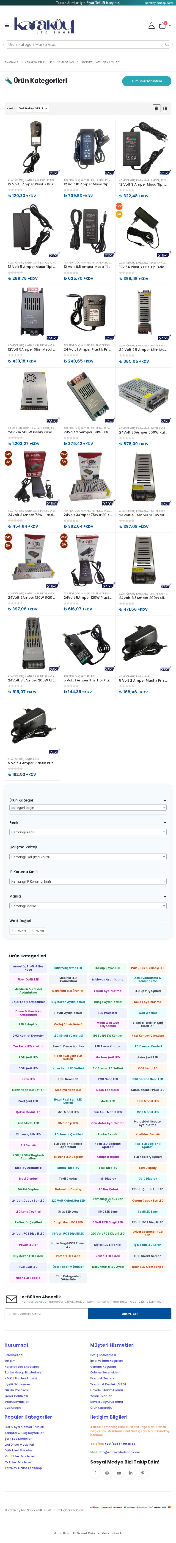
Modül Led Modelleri (20, 1456)
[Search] (167, 44)
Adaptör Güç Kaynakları (23, 180)
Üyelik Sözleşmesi (18, 1384)
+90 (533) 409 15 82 (119, 1443)
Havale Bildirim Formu (106, 1390)
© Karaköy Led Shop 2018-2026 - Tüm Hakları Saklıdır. (44, 1510)
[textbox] (88, 807)
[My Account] (151, 25)
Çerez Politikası (16, 1396)
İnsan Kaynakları (17, 1402)
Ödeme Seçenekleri (104, 1372)
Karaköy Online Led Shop (23, 1468)
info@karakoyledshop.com (119, 1452)
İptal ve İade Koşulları (106, 1361)
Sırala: (11, 108)
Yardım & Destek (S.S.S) (108, 1384)
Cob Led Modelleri (18, 1462)
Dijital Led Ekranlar (18, 1450)
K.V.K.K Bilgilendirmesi (21, 1378)
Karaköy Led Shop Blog (22, 1367)
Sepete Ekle (52, 127)
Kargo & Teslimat (103, 1378)
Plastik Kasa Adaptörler (111, 345)
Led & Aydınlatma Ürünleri (24, 1427)
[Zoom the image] (88, 3)
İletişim (10, 1361)
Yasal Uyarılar (101, 1396)
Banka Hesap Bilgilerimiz (23, 1372)
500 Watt (18, 931)
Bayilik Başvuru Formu (106, 1402)
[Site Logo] (46, 25)
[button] (8, 25)
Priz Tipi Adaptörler (52, 180)
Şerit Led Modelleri (18, 1439)
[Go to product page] (32, 147)
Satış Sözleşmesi (103, 1355)
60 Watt (38, 931)
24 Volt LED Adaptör (20, 428)
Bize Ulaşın (13, 1408)
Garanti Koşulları (103, 1367)
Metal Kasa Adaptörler (54, 345)
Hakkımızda (13, 1355)
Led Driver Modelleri (19, 1445)
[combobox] (88, 807)
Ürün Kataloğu (101, 1408)
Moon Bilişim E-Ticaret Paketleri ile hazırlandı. (87, 1533)
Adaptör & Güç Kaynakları (24, 1433)
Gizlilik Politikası (17, 1390)
